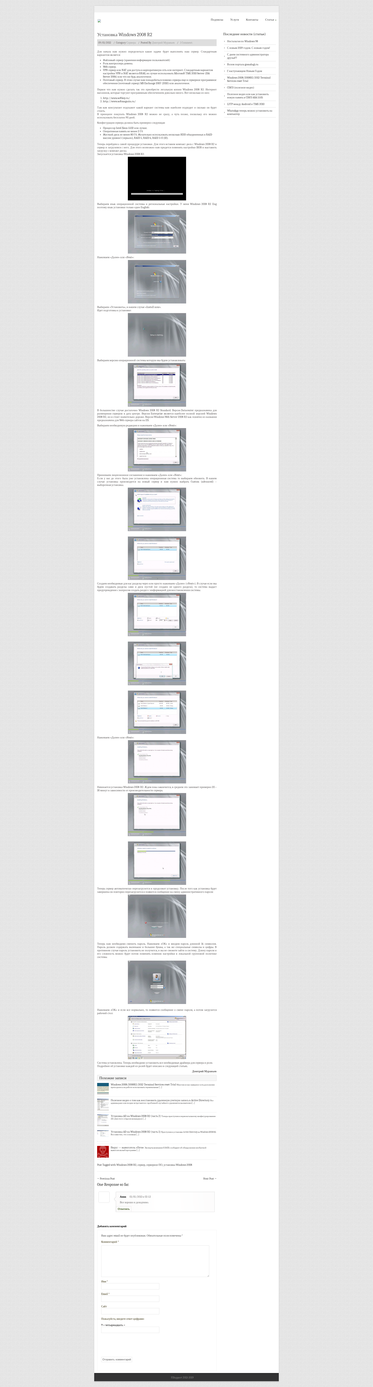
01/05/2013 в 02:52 (140, 1196)
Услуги (234, 19)
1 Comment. (186, 42)
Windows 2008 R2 (126, 1165)
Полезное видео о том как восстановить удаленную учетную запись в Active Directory (160, 1100)
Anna (123, 1196)
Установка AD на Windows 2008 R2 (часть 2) (136, 1116)
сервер (141, 1165)
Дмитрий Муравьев (163, 42)
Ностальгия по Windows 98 (242, 41)
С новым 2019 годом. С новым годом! (248, 48)
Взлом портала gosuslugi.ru (242, 64)
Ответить (124, 1209)
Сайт (104, 1306)
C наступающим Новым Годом (244, 71)
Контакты (252, 19)
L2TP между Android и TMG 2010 (245, 104)
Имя (104, 1281)
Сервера (131, 42)
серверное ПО (154, 1165)
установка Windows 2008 (178, 1165)
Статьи (269, 19)
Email (105, 1294)
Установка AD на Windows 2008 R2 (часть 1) (135, 1131)
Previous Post (106, 1178)
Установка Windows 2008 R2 (124, 34)
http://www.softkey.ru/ (116, 98)
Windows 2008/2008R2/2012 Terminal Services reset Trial (143, 1084)
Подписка (217, 19)
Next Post (210, 1178)
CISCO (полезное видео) (240, 87)
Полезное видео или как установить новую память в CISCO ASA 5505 (248, 96)
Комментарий (110, 1242)
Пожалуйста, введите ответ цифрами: (123, 1319)
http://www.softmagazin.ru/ (119, 101)
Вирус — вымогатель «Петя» (127, 1147)
